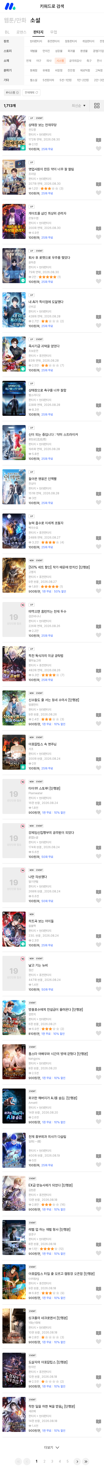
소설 (35, 20)
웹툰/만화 (15, 20)
